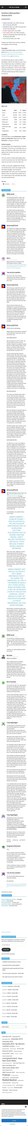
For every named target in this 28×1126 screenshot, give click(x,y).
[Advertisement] (14, 2)
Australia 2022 (7, 1041)
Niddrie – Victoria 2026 (13, 989)
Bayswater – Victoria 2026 (13, 986)
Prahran (8, 56)
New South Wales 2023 (10, 1068)
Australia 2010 (6, 1036)
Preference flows (14, 1075)
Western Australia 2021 (7, 1092)
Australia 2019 (17, 1039)
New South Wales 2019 (8, 1065)
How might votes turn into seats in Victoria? (12, 976)
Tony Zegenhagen (12, 722)
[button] (26, 1106)
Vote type (5, 1090)
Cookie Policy (12, 1124)
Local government (9, 1058)
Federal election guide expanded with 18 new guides (13, 969)
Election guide (13, 1048)
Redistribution (9, 1080)
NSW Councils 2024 (20, 1072)
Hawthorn (13, 54)
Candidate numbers (8, 1046)
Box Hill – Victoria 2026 (12, 996)
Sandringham (16, 56)
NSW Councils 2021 (8, 1072)
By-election (20, 1044)
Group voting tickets (7, 1056)
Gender (12, 1053)
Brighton (20, 52)
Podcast (6, 1075)
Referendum (21, 1080)
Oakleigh (3, 56)
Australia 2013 (16, 1036)
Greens (20, 1053)
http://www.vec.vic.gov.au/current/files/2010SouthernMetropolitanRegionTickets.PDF (16, 886)
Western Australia (13, 1090)
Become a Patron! (5, 932)
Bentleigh (15, 52)
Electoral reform (7, 1051)
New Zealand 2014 (7, 1070)
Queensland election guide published (11, 965)
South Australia (6, 1082)
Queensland (4, 905)
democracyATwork (12, 490)
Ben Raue (9, 655)
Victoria (3, 901)
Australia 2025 (8, 1044)
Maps (20, 1058)
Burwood (3, 54)
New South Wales (6, 902)
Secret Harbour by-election (8, 899)
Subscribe (6, 949)
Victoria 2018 (10, 1087)
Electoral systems (18, 1051)
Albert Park (9, 52)
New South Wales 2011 (7, 1063)
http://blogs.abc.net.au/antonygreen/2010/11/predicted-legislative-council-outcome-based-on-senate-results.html (17, 266)
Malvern (21, 54)
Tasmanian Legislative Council (8, 1085)
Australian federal (6, 904)
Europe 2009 (5, 1053)
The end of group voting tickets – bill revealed (13, 973)
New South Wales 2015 (18, 1063)
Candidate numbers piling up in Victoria (11, 961)
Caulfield (8, 54)
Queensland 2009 (14, 1077)
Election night (20, 1048)
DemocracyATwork (12, 225)
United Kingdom (19, 1085)
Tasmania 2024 (15, 1082)
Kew (18, 54)
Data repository (5, 1048)
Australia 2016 (6, 1039)
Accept (14, 1120)
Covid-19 (18, 1046)
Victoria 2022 (18, 1087)
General (16, 1053)
